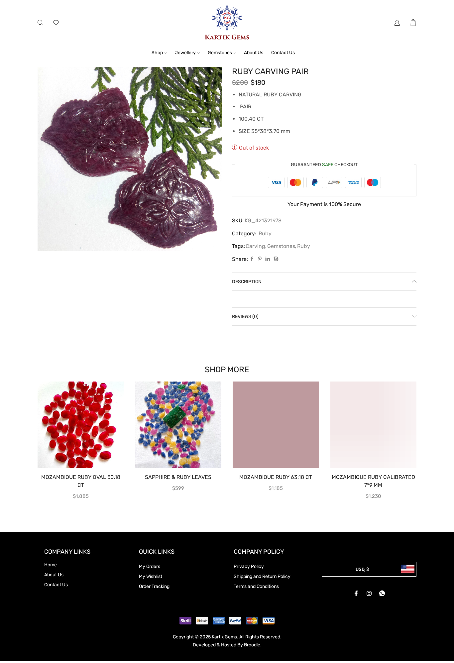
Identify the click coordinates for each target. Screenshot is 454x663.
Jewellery (185, 52)
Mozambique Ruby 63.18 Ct (275, 477)
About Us (253, 52)
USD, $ (362, 569)
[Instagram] (369, 593)
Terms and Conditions (256, 586)
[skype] (275, 259)
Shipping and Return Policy (262, 576)
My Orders (149, 566)
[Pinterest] (260, 259)
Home (50, 565)
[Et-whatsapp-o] (382, 593)
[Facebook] (252, 259)
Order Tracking (154, 586)
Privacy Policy (249, 566)
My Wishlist (150, 576)
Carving (255, 246)
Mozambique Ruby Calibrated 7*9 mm (373, 481)
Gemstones (220, 52)
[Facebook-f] (356, 593)
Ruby (265, 233)
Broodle (252, 645)
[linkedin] (268, 259)
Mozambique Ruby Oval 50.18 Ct (80, 481)
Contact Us (283, 52)
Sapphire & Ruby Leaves (178, 477)
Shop (157, 52)
